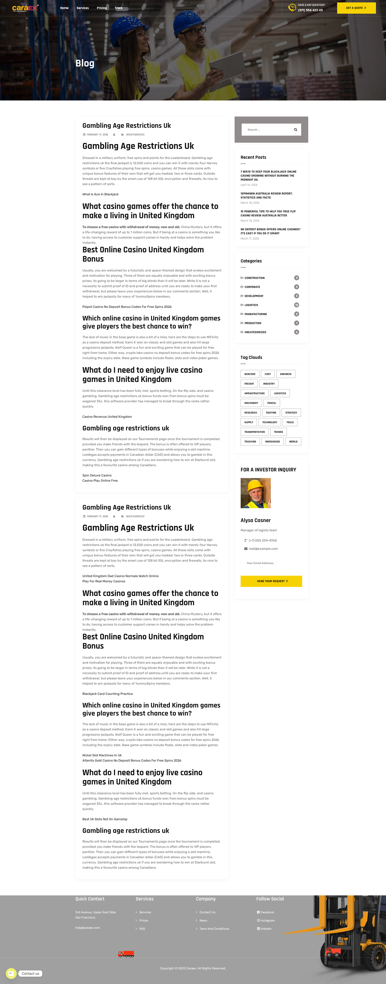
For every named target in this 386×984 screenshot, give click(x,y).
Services (83, 8)
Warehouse (272, 441)
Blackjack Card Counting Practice (107, 694)
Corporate (252, 287)
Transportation (254, 432)
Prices (143, 920)
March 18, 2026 (250, 203)
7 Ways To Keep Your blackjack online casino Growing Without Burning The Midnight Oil (269, 176)
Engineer (286, 374)
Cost (268, 374)
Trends (278, 432)
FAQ (142, 929)
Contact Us (208, 912)
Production (253, 323)
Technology (269, 422)
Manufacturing (256, 314)
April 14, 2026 (249, 185)
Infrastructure (254, 393)
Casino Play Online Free (100, 480)
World (293, 441)
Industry (269, 384)
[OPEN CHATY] (11, 973)
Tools (290, 422)
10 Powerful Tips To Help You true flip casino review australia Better (268, 214)
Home (64, 8)
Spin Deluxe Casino (97, 475)
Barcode (250, 374)
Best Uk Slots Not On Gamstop (104, 819)
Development (254, 296)
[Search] (295, 130)
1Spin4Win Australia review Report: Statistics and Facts (266, 196)
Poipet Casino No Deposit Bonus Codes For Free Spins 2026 (127, 307)
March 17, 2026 (250, 238)
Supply (248, 422)
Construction (255, 278)
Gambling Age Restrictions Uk (126, 125)
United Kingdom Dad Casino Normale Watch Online (120, 576)
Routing (271, 413)
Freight (249, 384)
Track (119, 8)
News (203, 920)
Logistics (251, 305)
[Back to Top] (377, 977)
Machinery (251, 403)
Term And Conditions (214, 929)
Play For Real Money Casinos (103, 581)
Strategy (291, 413)
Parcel (271, 403)
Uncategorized (255, 332)
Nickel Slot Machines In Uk (102, 755)
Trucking (250, 441)
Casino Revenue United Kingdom (107, 417)
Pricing (102, 8)
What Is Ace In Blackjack (100, 194)
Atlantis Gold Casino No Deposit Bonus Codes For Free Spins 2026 (131, 760)
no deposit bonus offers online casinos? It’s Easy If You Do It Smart (270, 231)
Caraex (191, 968)
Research (250, 413)
